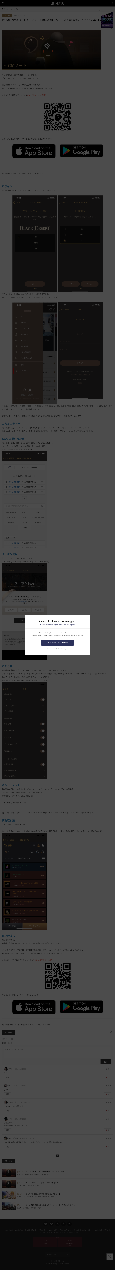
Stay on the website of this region (57, 649)
